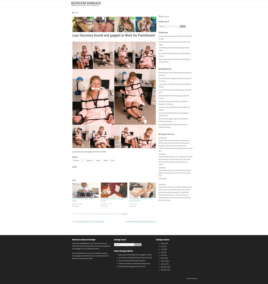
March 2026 (164, 258)
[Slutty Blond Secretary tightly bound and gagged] (85, 190)
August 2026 (164, 243)
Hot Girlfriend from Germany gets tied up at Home (140, 222)
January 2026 (165, 264)
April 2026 (164, 255)
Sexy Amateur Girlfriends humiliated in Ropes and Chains (135, 258)
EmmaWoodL (162, 179)
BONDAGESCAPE (166, 69)
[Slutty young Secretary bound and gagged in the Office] (114, 190)
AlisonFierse (162, 184)
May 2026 (163, 252)
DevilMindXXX (163, 138)
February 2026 (165, 261)
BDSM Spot (164, 32)
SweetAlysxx (162, 154)
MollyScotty (162, 168)
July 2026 (163, 246)
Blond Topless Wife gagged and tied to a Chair (132, 266)
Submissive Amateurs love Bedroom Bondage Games (134, 263)
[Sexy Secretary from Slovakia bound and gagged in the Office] (142, 190)
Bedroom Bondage (86, 3)
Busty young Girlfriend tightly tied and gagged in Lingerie (135, 255)
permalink (125, 214)
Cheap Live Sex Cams (167, 134)
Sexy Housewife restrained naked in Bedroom (132, 260)
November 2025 (165, 270)
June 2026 (164, 249)
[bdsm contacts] (164, 16)
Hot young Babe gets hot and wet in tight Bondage (89, 222)
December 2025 (165, 267)
